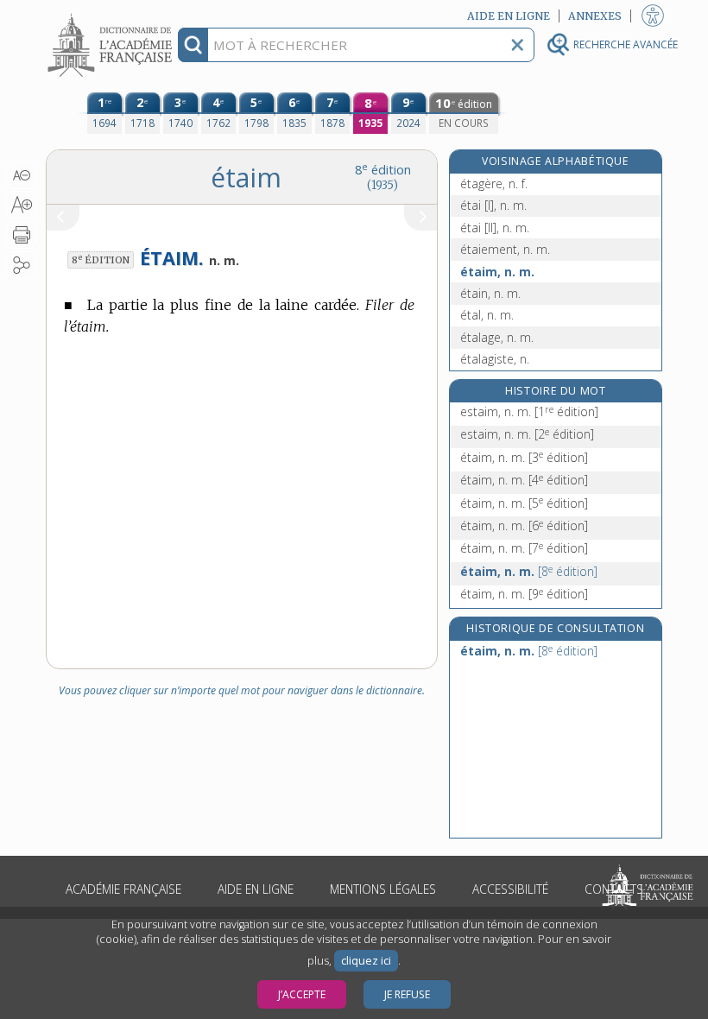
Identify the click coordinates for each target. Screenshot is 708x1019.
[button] (21, 175)
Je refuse (407, 994)
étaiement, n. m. (505, 249)
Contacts (614, 889)
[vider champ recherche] (517, 45)
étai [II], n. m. (494, 227)
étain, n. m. (490, 293)
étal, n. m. (487, 315)
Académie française (123, 889)
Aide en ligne (256, 889)
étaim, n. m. (497, 271)
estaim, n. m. (529, 411)
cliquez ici (366, 960)
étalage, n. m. (497, 337)
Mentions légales (383, 889)
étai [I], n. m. (493, 205)
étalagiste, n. (494, 359)
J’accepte (302, 994)
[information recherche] (193, 45)
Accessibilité (510, 889)
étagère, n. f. (494, 183)
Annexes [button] (595, 15)
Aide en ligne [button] (508, 15)
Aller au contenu (112, 15)
